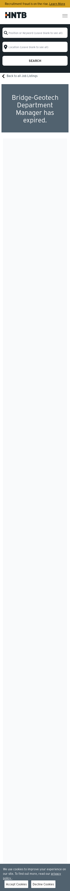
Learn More (57, 4)
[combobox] (35, 33)
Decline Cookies (43, 884)
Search (35, 61)
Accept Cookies (16, 884)
